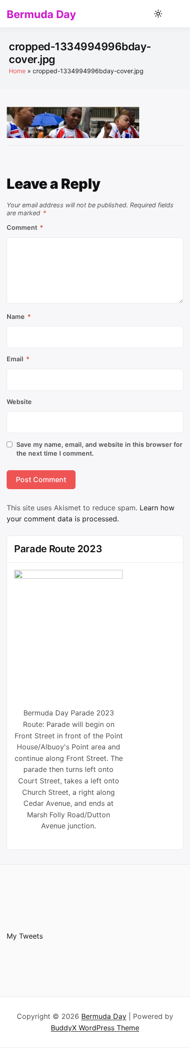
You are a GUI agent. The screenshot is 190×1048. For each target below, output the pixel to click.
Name (19, 316)
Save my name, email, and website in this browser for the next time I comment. (99, 449)
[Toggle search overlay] (142, 13)
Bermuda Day (41, 14)
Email (18, 359)
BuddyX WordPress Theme (95, 1027)
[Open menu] (174, 13)
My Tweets (25, 936)
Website (19, 401)
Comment (25, 227)
